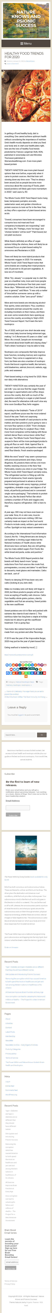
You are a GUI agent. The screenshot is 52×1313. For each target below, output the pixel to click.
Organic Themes (32, 1302)
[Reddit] (13, 665)
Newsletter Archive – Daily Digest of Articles (22, 1045)
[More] (40, 669)
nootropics (25, 685)
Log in (8, 1081)
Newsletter (9, 1040)
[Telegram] (14, 669)
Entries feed (10, 1086)
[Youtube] (11, 669)
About (8, 1019)
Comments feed (12, 1090)
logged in (21, 715)
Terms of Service (11, 1281)
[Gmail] (45, 665)
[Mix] (22, 665)
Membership (10, 1036)
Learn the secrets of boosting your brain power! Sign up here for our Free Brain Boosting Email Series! (11, 1248)
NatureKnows (30, 61)
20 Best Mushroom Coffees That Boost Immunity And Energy (25, 697)
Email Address (13, 801)
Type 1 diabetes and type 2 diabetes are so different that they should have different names (12, 1120)
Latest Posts (10, 1032)
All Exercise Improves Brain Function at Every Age (24, 992)
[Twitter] (10, 665)
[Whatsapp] (26, 665)
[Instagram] (38, 665)
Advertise (9, 1023)
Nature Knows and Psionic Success (26, 18)
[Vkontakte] (32, 665)
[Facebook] (7, 665)
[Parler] (41, 665)
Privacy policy (11, 1054)
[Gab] (29, 665)
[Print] (35, 665)
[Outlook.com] (17, 669)
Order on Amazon (11, 947)
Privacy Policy (10, 1284)
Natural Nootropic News (25, 682)
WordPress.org (11, 1095)
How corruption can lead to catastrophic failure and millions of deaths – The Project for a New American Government (25, 999)
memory (9, 685)
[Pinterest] (16, 665)
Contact (9, 1028)
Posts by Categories (13, 1049)
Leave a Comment (13, 64)
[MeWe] (19, 665)
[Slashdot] (36, 669)
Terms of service (12, 1058)
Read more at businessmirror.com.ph (19, 655)
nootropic (17, 685)
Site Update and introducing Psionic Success (23, 974)
